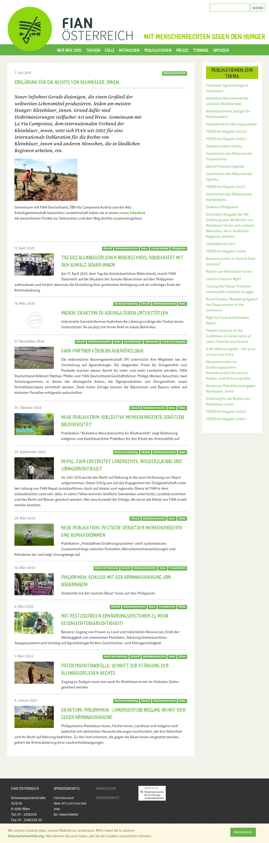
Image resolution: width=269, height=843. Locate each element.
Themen (93, 50)
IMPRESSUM (106, 788)
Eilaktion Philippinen (222, 207)
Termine (201, 50)
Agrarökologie (133, 341)
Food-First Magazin (174, 341)
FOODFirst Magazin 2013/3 (226, 411)
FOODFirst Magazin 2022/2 (226, 131)
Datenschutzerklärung (26, 836)
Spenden (221, 50)
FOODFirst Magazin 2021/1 (226, 186)
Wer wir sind (69, 50)
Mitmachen (129, 50)
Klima (182, 408)
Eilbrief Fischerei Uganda (225, 166)
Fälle (110, 50)
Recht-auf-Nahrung (126, 303)
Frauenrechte (177, 568)
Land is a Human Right (223, 278)
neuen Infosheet (132, 212)
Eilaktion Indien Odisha (224, 146)
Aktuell (107, 248)
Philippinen (179, 248)
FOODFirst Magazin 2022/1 (226, 138)
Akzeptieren (243, 832)
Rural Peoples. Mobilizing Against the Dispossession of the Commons (231, 305)
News (144, 248)
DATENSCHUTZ (108, 797)
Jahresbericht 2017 (220, 243)
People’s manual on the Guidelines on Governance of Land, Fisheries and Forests (228, 336)
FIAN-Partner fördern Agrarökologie (102, 350)
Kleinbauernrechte (174, 73)
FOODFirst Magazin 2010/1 (226, 418)
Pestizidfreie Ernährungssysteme (231, 124)
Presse (182, 50)
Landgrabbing (159, 248)
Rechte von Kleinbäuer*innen (229, 271)
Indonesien (151, 341)
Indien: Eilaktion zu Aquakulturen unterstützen (114, 312)
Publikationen (158, 50)
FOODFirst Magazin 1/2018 (226, 251)
